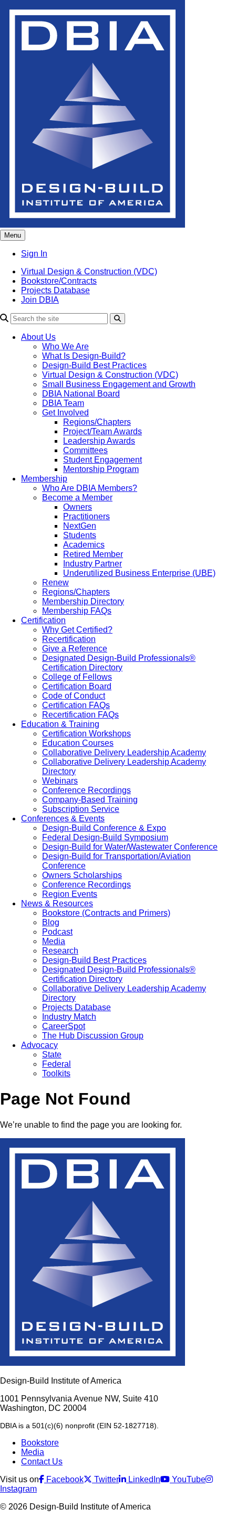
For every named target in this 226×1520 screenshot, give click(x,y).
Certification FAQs (76, 705)
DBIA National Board (81, 393)
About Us (38, 337)
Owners (77, 506)
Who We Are (65, 346)
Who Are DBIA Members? (89, 488)
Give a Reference (74, 648)
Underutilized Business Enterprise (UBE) (139, 573)
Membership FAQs (76, 610)
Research (60, 950)
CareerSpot (63, 1026)
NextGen (79, 525)
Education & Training (60, 724)
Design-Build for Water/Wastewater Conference (130, 846)
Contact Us (42, 1461)
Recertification (69, 639)
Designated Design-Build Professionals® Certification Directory (119, 663)
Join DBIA (40, 299)
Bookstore (40, 1442)
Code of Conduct (73, 695)
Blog (50, 922)
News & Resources (57, 903)
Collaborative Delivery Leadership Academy (124, 752)
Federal (56, 1063)
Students (79, 535)
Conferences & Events (63, 818)
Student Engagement (102, 459)
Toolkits (56, 1073)
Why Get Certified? (77, 629)
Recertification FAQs (80, 714)
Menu (12, 235)
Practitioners (86, 516)
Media (53, 941)
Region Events (69, 894)
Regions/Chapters (97, 422)
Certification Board (76, 686)
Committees (85, 450)
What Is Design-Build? (84, 355)
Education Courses (78, 742)
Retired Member (93, 554)
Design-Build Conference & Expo (104, 827)
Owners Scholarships (82, 875)
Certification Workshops (86, 733)
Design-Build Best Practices (94, 365)
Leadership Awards (99, 440)
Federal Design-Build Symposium (105, 837)
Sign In (34, 253)
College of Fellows (77, 676)
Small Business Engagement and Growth (119, 384)
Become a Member (77, 497)
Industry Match (69, 1016)
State (51, 1054)
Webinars (60, 780)
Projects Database (55, 290)
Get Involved (65, 412)
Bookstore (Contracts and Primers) (106, 912)
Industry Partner (92, 563)
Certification (43, 620)
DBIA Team (63, 403)
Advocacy (39, 1045)
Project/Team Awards (102, 431)
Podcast (57, 931)
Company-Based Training (90, 799)
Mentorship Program (101, 469)
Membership (44, 478)
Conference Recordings (86, 790)
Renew (55, 582)
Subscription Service (80, 809)
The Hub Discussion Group (92, 1035)
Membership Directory (83, 601)
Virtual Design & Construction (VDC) (89, 271)
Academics (84, 544)
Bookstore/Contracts (59, 280)
